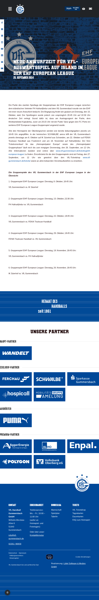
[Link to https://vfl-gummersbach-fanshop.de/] (83, 8)
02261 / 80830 (15, 544)
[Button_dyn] (72, 7)
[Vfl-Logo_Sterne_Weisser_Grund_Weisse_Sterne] (19, 4)
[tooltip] (2, 22)
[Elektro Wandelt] (16, 353)
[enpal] (83, 446)
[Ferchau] (16, 379)
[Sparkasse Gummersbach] (83, 379)
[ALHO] (49, 446)
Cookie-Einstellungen (83, 557)
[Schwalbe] (49, 379)
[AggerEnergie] (16, 446)
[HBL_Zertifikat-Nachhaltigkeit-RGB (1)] (49, 555)
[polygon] (16, 462)
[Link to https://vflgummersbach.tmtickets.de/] (90, 8)
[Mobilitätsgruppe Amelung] (49, 394)
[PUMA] (16, 420)
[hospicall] (16, 394)
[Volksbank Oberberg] (49, 462)
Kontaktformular (37, 535)
